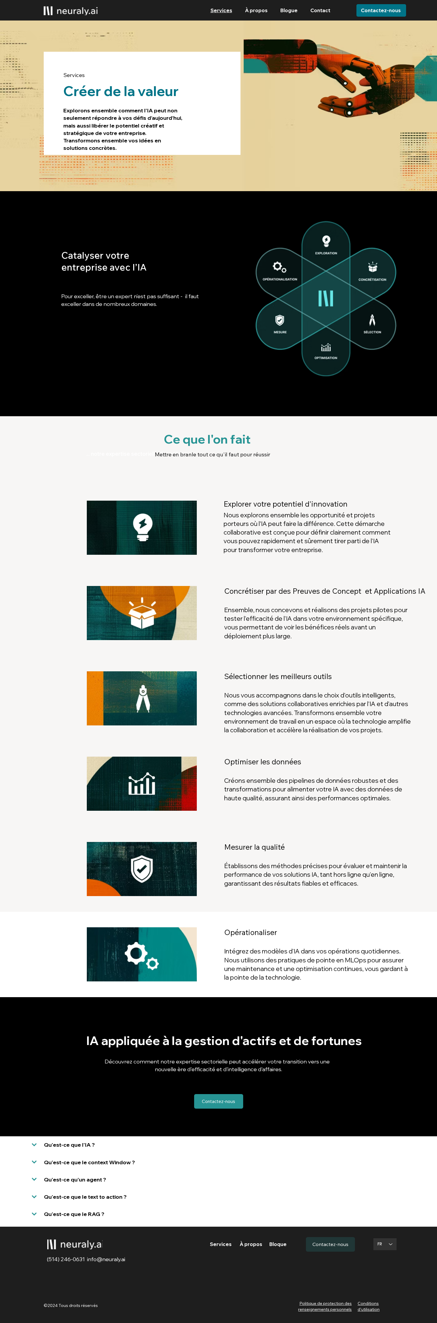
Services (225, 1244)
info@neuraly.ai (106, 1259)
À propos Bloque (263, 1244)
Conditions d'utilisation (369, 1306)
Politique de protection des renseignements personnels (325, 1306)
